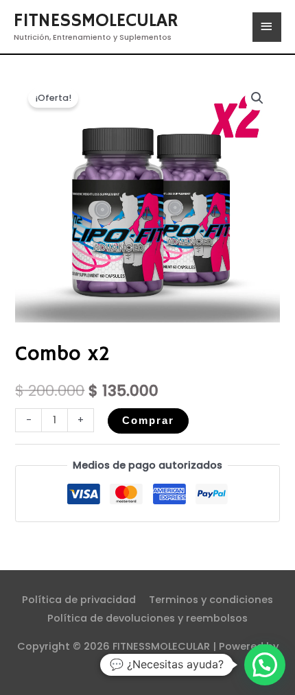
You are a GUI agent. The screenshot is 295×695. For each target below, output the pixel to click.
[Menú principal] (266, 27)
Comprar (148, 420)
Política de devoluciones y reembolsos (147, 618)
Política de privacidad (79, 599)
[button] (257, 98)
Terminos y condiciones (211, 599)
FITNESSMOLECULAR (96, 21)
